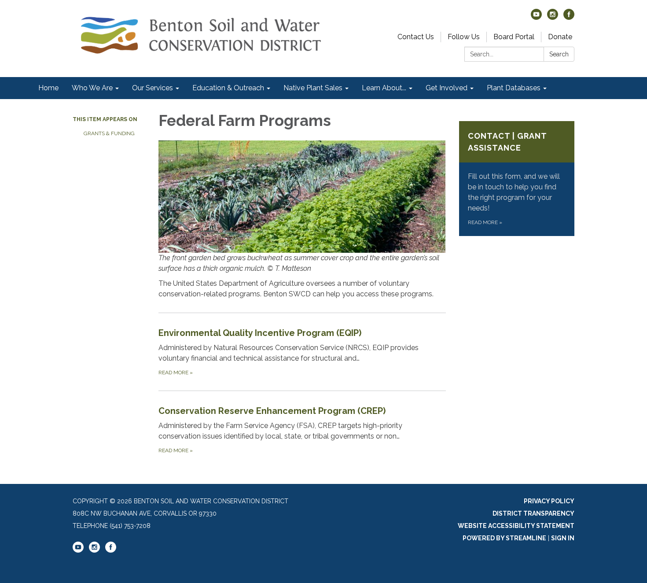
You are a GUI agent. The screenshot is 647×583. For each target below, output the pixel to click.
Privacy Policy (549, 501)
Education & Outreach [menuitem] (228, 88)
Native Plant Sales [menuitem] (312, 88)
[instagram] (552, 17)
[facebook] (568, 17)
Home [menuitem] (48, 88)
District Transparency (533, 513)
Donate (560, 37)
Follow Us (464, 37)
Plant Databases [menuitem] (513, 88)
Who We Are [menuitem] (92, 88)
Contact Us (415, 37)
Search (559, 54)
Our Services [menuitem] (152, 88)
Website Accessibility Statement (516, 525)
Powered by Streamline (504, 538)
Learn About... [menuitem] (384, 88)
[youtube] (536, 17)
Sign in (562, 538)
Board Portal (513, 37)
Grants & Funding (109, 133)
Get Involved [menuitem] (446, 88)
